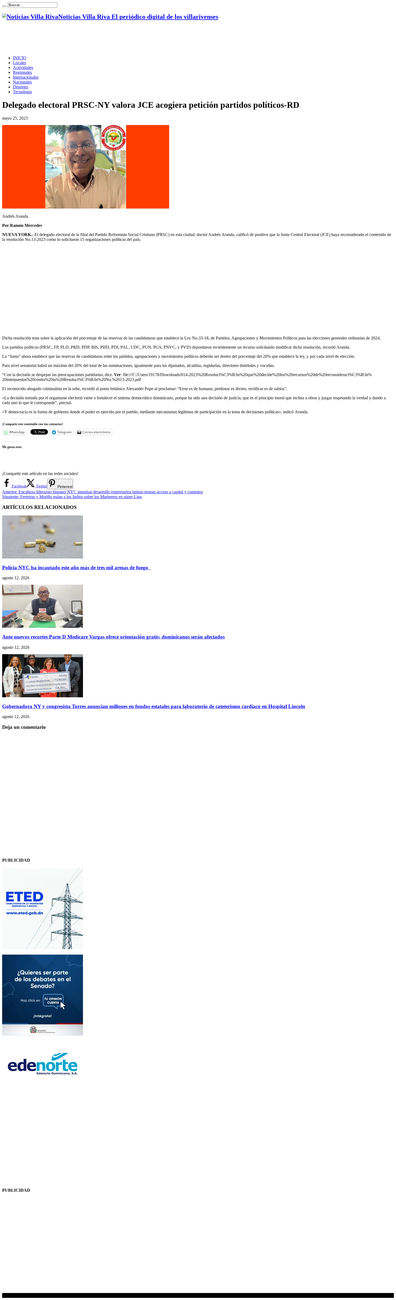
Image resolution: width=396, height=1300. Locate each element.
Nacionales (22, 82)
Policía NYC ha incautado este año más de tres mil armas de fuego (76, 567)
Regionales (22, 72)
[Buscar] (4, 6)
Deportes (20, 87)
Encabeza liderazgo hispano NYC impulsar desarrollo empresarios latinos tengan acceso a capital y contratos (102, 492)
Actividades (23, 67)
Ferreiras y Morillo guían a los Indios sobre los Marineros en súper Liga (72, 496)
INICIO (19, 58)
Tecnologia (22, 91)
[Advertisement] (100, 38)
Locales (19, 62)
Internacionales (26, 77)
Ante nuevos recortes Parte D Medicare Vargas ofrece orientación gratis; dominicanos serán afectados (113, 637)
